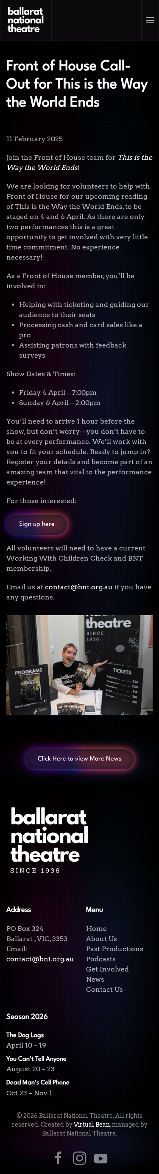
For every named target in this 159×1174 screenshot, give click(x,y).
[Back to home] (26, 20)
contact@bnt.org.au (40, 959)
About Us (101, 939)
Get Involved (107, 969)
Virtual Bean (92, 1124)
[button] (150, 20)
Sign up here (37, 524)
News (95, 979)
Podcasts (101, 959)
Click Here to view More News (79, 759)
